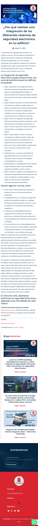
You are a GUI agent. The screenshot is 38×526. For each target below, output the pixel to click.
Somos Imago (18, 327)
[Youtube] (18, 510)
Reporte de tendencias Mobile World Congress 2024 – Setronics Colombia (20, 432)
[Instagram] (11, 510)
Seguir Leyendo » (20, 372)
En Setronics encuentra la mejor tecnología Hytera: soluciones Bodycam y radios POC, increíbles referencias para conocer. (20, 399)
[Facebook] (8, 510)
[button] (19, 502)
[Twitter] (15, 510)
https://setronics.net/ (8, 310)
